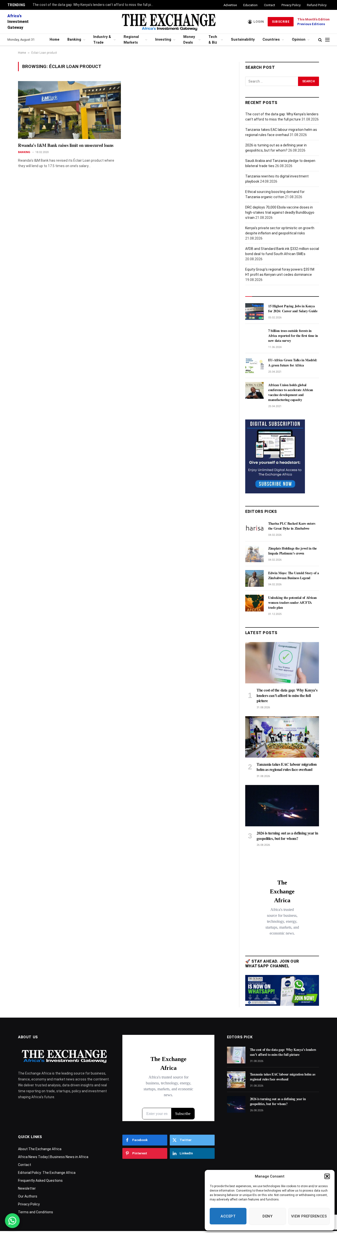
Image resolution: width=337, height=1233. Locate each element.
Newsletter (27, 1188)
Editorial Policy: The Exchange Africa (46, 1173)
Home (54, 39)
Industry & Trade (102, 40)
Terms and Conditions (35, 1212)
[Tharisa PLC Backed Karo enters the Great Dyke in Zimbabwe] (254, 529)
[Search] (320, 39)
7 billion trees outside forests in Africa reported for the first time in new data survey (293, 335)
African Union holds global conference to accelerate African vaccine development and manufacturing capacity (290, 392)
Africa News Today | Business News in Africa (53, 1157)
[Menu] (327, 39)
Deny (267, 1216)
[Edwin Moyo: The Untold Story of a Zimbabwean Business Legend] (254, 578)
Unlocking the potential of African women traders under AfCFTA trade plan (292, 602)
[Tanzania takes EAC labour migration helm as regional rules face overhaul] (282, 737)
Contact (269, 5)
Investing (163, 39)
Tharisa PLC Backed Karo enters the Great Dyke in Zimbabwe (291, 526)
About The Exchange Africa (39, 1149)
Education (250, 5)
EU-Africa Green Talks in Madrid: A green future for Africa (292, 362)
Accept (228, 1216)
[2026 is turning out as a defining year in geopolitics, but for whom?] (282, 805)
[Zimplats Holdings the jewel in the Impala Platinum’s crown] (254, 553)
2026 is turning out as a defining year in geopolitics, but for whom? (287, 835)
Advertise (230, 5)
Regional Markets (131, 40)
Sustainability (243, 39)
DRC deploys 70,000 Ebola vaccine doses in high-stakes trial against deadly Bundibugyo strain (279, 212)
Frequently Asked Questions (40, 1180)
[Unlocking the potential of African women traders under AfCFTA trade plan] (254, 603)
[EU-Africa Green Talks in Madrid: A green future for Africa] (254, 365)
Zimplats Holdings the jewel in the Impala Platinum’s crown (292, 551)
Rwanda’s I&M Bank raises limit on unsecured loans (65, 145)
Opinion (298, 39)
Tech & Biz (212, 40)
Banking (74, 39)
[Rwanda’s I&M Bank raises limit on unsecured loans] (69, 110)
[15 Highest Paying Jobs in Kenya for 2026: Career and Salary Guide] (254, 311)
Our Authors (27, 1196)
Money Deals (189, 40)
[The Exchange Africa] (168, 22)
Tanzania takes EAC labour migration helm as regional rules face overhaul (287, 767)
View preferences (309, 1216)
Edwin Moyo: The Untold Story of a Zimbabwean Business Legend (293, 575)
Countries (271, 39)
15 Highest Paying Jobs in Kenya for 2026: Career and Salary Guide (292, 308)
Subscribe (280, 21)
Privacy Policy (290, 5)
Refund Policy (316, 5)
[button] (327, 1176)
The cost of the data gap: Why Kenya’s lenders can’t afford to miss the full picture (94, 5)
